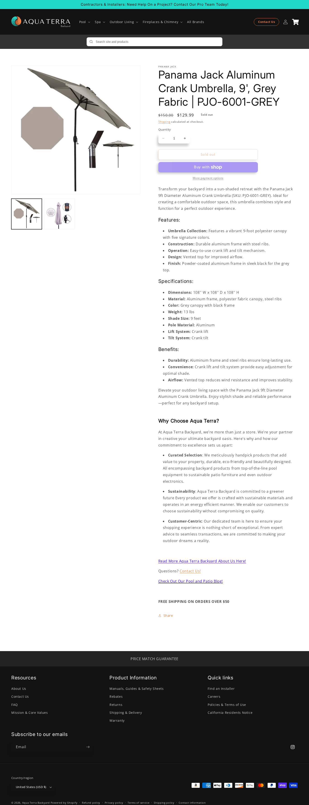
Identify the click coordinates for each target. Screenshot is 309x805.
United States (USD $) (31, 787)
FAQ (14, 704)
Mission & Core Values (29, 712)
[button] (84, 22)
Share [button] (168, 615)
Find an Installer (221, 688)
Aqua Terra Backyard (36, 802)
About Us (18, 688)
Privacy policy (114, 802)
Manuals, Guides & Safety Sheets (136, 688)
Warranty (117, 720)
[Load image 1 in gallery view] (26, 214)
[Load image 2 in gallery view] (59, 214)
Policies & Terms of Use (227, 704)
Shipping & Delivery (125, 712)
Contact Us (266, 22)
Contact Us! (190, 571)
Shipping (164, 122)
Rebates (116, 696)
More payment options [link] (208, 178)
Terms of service (138, 802)
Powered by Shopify (64, 802)
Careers (214, 696)
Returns (115, 704)
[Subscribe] (88, 747)
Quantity (164, 129)
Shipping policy (164, 802)
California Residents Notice (230, 712)
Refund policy (91, 802)
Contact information (192, 802)
